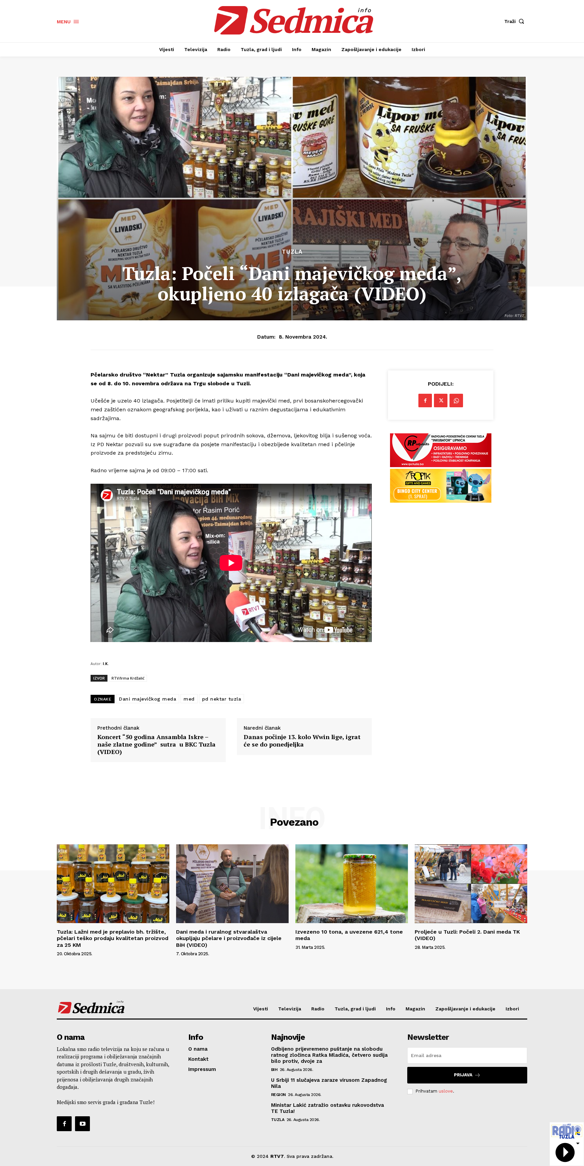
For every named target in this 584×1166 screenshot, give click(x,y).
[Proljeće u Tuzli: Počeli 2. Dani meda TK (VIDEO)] (471, 883)
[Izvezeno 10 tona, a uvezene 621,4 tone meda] (351, 883)
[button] (515, 21)
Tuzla (292, 252)
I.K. (105, 663)
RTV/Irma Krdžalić (128, 678)
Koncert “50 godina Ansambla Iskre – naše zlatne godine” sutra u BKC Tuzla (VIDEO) (156, 744)
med (189, 699)
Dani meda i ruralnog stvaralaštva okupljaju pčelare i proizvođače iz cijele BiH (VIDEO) (229, 938)
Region (278, 1094)
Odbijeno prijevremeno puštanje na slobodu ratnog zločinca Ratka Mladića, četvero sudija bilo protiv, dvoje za (329, 1055)
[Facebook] (425, 400)
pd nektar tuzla (221, 699)
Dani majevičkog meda (147, 699)
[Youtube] (82, 1123)
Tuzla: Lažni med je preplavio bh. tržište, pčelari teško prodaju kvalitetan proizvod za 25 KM (112, 938)
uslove (446, 1091)
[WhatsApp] (456, 400)
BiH (274, 1069)
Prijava (463, 1074)
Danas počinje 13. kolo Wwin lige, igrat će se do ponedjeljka (302, 740)
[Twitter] (440, 400)
